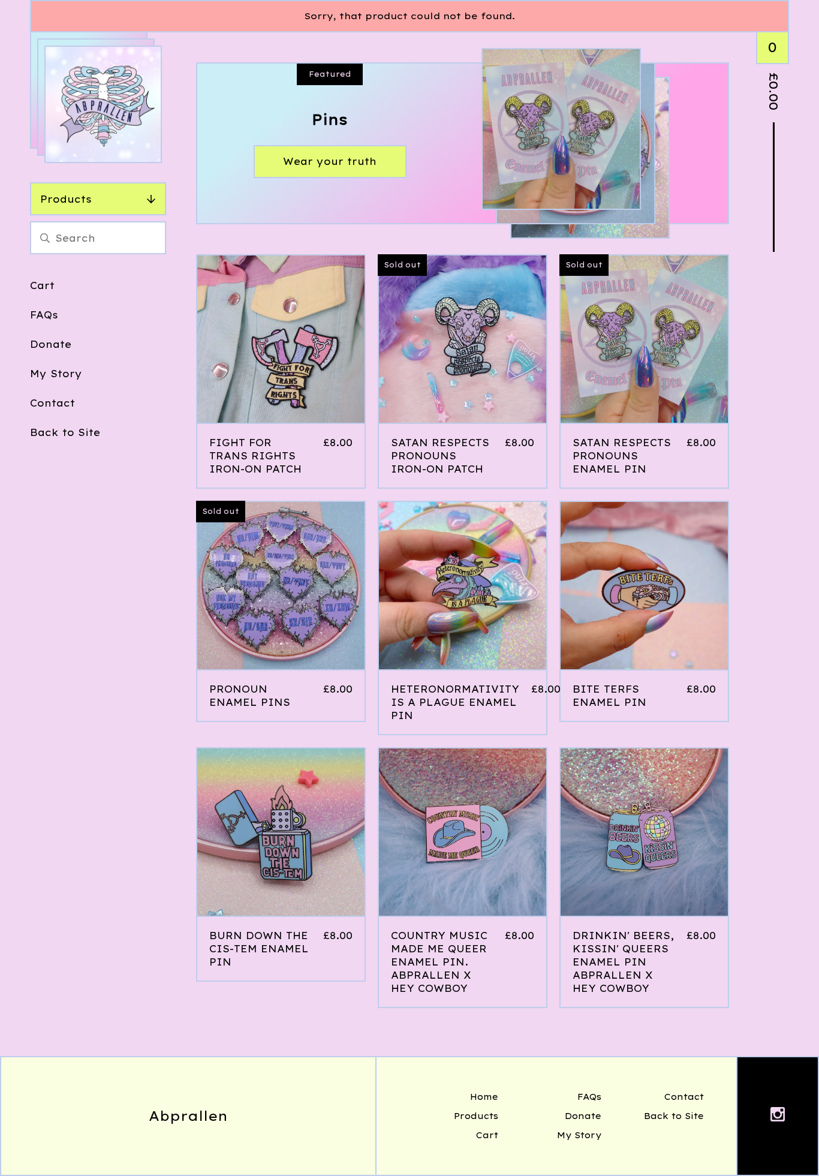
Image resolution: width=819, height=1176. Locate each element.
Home (484, 1096)
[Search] (45, 237)
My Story (56, 374)
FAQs (44, 315)
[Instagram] (777, 1116)
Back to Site (65, 432)
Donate (50, 344)
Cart (42, 285)
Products (66, 199)
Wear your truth (330, 161)
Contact (52, 403)
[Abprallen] (103, 104)
